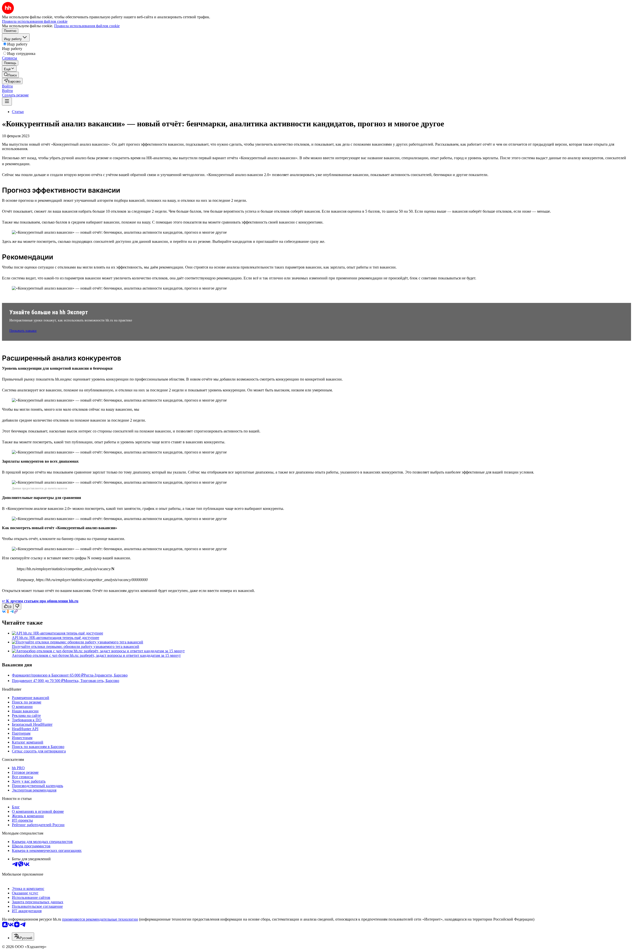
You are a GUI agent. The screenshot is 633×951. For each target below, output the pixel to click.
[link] (10, 75)
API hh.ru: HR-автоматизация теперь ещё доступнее (55, 637)
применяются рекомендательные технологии (100, 919)
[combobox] (23, 936)
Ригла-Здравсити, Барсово (106, 675)
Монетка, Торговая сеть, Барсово (91, 681)
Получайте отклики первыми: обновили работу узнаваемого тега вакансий (75, 646)
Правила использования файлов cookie (87, 26)
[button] (7, 86)
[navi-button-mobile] (7, 101)
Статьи (18, 112)
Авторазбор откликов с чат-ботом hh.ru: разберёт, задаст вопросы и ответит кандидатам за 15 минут (96, 655)
